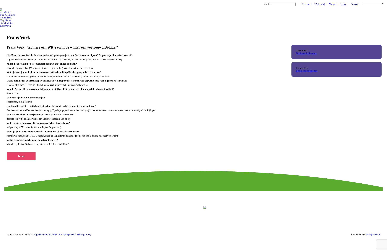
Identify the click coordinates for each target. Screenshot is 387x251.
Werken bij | (320, 4)
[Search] (293, 4)
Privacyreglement (67, 234)
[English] (366, 1)
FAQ (88, 234)
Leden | (344, 4)
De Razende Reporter (306, 53)
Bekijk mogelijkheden (307, 70)
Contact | (355, 4)
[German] (368, 1)
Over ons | (306, 4)
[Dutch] (363, 1)
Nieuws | (333, 4)
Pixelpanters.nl (373, 234)
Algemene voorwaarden (45, 234)
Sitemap (81, 234)
